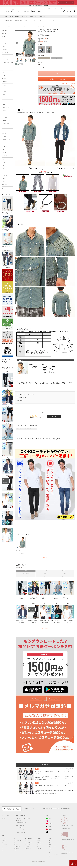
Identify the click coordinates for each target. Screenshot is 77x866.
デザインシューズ (6, 139)
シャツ (4, 91)
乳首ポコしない (18, 20)
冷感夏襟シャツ (6, 85)
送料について (71, 16)
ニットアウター (5, 846)
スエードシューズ (6, 149)
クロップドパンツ (6, 130)
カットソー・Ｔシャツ (17, 840)
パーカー (5, 68)
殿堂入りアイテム (5, 184)
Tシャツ (4, 88)
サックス (49, 52)
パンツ (41, 20)
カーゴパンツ (5, 117)
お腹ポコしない (8, 20)
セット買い (17, 16)
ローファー (39, 846)
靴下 (4, 178)
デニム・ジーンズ (6, 114)
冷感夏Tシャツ (6, 81)
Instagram (51, 821)
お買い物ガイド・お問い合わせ (23, 818)
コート (3, 848)
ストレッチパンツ (6, 120)
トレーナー (5, 75)
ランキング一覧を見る (45, 628)
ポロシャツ (5, 94)
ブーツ (4, 136)
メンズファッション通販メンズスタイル (23, 26)
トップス (34, 20)
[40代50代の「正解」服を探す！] (74, 21)
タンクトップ (5, 101)
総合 (26, 570)
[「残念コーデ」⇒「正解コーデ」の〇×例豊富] (37, 11)
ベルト (4, 165)
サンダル (5, 152)
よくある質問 (19, 827)
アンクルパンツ (6, 126)
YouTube (50, 823)
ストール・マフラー (53, 846)
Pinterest (50, 829)
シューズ (48, 20)
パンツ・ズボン (5, 104)
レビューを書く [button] (54, 416)
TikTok (50, 826)
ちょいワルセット (6, 49)
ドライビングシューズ (7, 143)
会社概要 (4, 818)
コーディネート (33, 16)
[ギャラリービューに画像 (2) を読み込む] (21, 60)
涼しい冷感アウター (7, 59)
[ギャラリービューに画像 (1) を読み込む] (17, 60)
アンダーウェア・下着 (53, 854)
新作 (6, 16)
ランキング (24, 16)
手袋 (50, 848)
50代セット (5, 43)
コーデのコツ (42, 16)
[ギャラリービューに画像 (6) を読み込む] (17, 64)
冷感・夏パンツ (6, 107)
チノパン (5, 110)
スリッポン (5, 155)
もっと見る (45, 557)
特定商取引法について (21, 832)
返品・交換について (20, 825)
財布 (4, 181)
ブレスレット (5, 172)
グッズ (54, 20)
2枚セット (5, 97)
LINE (50, 818)
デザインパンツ (6, 123)
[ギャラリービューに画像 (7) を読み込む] (21, 64)
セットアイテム (16, 846)
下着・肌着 (5, 175)
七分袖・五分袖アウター (8, 62)
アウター (27, 20)
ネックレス (5, 168)
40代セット (5, 40)
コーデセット (5, 36)
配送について (19, 820)
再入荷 (11, 16)
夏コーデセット (6, 46)
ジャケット (5, 65)
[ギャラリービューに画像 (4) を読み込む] (30, 60)
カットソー (45, 573)
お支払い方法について (21, 822)
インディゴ (42, 52)
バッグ (4, 162)
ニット (14, 850)
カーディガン (5, 72)
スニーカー (5, 146)
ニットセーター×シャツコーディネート (26, 428)
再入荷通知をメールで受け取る (56, 79)
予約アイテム (5, 188)
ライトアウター (26, 573)
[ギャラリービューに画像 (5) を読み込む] (34, 60)
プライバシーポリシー (21, 829)
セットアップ (5, 52)
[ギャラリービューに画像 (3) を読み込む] (26, 60)
